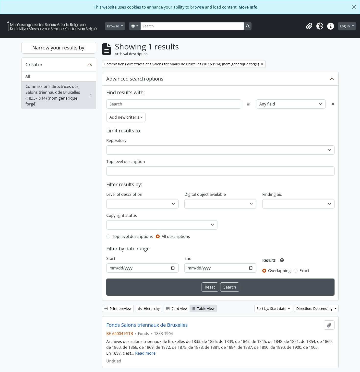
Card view (179, 308)
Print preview (120, 308)
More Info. (249, 7)
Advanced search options (134, 78)
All (27, 76)
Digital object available (205, 194)
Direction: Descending (315, 308)
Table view (205, 308)
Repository (116, 140)
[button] (309, 26)
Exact (304, 270)
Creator (34, 64)
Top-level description (125, 161)
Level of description (124, 194)
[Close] (354, 7)
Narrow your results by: (58, 47)
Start (110, 258)
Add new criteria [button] (124, 117)
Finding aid (272, 194)
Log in (345, 26)
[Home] (54, 26)
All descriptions (176, 236)
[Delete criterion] (333, 104)
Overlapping (279, 270)
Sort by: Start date (272, 308)
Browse (113, 26)
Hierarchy (151, 308)
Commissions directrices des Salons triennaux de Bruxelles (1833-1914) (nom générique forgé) (58, 95)
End (188, 258)
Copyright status (121, 215)
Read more (145, 353)
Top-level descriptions (132, 236)
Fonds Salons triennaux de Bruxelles (147, 325)
